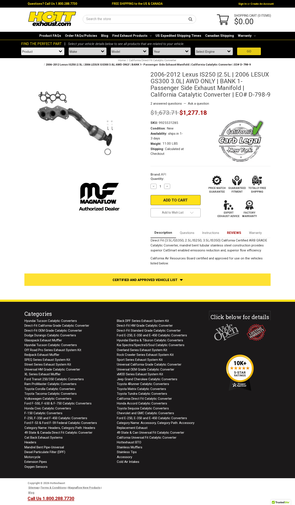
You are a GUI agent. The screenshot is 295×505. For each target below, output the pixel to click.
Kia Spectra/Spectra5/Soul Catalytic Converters (150, 345)
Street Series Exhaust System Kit (47, 364)
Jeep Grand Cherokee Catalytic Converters (147, 379)
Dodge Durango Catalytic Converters (50, 335)
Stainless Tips (127, 452)
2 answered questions (166, 103)
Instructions (210, 233)
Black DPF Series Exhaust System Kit (143, 321)
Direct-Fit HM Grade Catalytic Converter (145, 326)
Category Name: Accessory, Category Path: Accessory (155, 423)
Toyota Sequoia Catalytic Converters (143, 408)
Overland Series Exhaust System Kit (142, 350)
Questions (187, 233)
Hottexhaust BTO (129, 442)
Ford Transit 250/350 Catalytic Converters (54, 379)
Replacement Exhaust (132, 428)
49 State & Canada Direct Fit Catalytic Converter (58, 433)
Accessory (124, 457)
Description (163, 233)
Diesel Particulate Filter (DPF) (44, 452)
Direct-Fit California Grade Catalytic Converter (56, 326)
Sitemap (33, 487)
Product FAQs (50, 36)
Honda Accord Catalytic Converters (142, 403)
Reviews (234, 233)
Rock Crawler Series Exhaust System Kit (145, 355)
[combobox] (139, 19)
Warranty (245, 36)
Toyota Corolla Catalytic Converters (49, 389)
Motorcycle (32, 457)
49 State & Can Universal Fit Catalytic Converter (150, 433)
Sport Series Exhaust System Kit (140, 360)
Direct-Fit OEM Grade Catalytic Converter (53, 330)
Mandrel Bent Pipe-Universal (44, 447)
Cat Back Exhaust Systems (43, 437)
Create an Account (262, 3)
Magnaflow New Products (84, 487)
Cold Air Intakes (128, 462)
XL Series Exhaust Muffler (42, 374)
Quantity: (157, 179)
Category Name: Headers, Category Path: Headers (59, 428)
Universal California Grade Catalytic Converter (149, 364)
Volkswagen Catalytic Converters (47, 399)
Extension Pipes (35, 462)
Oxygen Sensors (36, 467)
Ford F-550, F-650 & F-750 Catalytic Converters (58, 403)
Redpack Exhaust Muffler (41, 355)
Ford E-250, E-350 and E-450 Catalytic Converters (152, 335)
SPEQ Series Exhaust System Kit (47, 360)
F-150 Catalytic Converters (43, 413)
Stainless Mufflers (129, 447)
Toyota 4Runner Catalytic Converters (143, 384)
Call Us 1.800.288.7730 (61, 3)
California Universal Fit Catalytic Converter (146, 437)
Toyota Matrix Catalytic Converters (141, 389)
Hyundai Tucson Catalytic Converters (50, 321)
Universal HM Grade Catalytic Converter (52, 369)
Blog (104, 36)
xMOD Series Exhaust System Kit (140, 374)
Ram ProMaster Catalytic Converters (50, 384)
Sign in (242, 3)
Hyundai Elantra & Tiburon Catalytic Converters (150, 340)
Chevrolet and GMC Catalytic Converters (145, 413)
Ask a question (198, 103)
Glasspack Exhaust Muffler (43, 340)
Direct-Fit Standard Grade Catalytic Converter (149, 330)
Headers (30, 442)
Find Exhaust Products (130, 36)
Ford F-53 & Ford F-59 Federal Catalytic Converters (60, 423)
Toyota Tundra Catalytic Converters (142, 394)
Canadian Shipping (219, 36)
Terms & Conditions (53, 487)
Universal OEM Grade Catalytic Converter (145, 369)
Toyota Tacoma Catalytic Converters (50, 394)
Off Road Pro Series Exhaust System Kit (52, 350)
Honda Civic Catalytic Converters (47, 408)
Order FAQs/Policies (81, 36)
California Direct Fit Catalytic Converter (144, 399)
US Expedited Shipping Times (178, 36)
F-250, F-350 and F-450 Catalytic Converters (55, 418)
